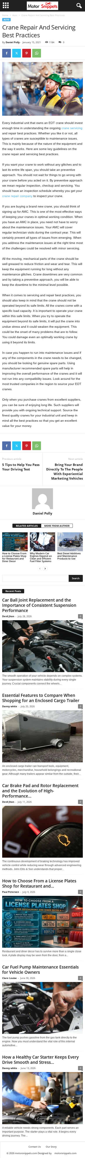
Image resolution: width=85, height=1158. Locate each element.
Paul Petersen (10, 891)
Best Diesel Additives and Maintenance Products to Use (69, 556)
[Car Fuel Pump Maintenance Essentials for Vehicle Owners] (42, 1008)
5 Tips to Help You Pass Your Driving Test (20, 466)
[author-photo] (42, 498)
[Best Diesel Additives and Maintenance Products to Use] (70, 541)
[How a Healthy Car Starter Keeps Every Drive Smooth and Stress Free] (42, 1098)
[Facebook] (6, 53)
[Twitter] (16, 53)
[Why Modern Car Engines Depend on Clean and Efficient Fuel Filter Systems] (42, 541)
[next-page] (45, 568)
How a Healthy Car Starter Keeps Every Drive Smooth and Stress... (40, 1059)
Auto (14, 15)
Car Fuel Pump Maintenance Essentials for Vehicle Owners (40, 969)
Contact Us (35, 1146)
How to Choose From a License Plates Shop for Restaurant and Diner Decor (14, 557)
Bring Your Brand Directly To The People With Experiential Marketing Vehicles (64, 471)
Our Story (51, 1146)
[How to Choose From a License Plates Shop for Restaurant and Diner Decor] (15, 541)
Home (5, 15)
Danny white (9, 706)
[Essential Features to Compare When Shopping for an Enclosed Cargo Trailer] (42, 736)
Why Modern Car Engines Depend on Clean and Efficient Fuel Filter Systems (41, 557)
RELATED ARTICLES (27, 525)
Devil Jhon (8, 616)
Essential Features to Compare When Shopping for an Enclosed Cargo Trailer (40, 697)
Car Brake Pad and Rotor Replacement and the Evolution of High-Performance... (40, 791)
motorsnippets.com (65, 1153)
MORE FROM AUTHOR (57, 525)
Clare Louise (9, 978)
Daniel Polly (13, 42)
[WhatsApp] (36, 53)
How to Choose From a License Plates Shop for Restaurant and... (39, 883)
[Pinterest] (26, 53)
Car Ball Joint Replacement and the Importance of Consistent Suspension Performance (39, 605)
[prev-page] (40, 568)
